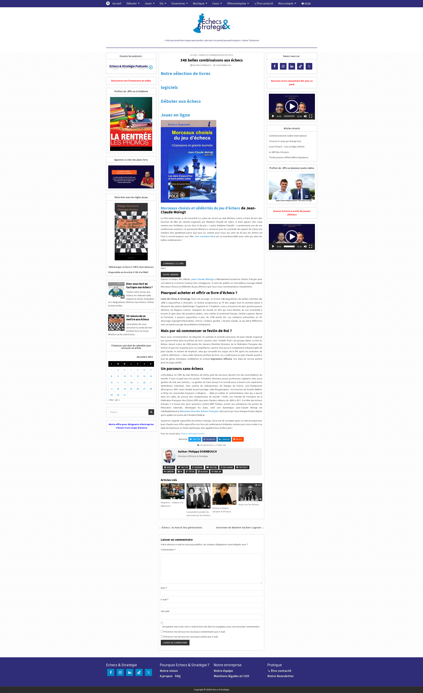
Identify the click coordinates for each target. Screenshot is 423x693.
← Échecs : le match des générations (180, 527)
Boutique (198, 3)
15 (111, 382)
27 (144, 388)
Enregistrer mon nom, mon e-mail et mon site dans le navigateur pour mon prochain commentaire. (211, 626)
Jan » (117, 399)
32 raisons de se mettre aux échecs (137, 317)
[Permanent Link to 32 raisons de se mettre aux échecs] (116, 322)
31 (124, 394)
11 (131, 376)
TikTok (191, 471)
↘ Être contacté (263, 3)
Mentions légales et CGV (231, 676)
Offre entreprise (236, 3)
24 (124, 388)
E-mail (164, 599)
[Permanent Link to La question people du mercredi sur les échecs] (198, 496)
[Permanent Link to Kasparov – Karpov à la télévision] (173, 491)
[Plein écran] (310, 116)
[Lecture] (273, 116)
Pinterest (243, 467)
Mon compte (285, 3)
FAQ (178, 676)
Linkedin (226, 439)
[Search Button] (108, 3)
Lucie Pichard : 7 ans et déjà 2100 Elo (287, 146)
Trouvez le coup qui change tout (285, 141)
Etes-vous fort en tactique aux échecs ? (139, 285)
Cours (215, 3)
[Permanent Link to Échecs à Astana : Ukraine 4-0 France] (224, 494)
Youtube (213, 467)
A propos (166, 676)
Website (170, 467)
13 (144, 376)
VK (181, 471)
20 (144, 382)
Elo (161, 3)
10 (124, 376)
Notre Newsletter (280, 676)
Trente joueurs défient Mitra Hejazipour (288, 157)
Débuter (131, 3)
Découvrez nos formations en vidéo (131, 80)
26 (137, 388)
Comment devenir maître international (288, 135)
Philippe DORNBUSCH (201, 65)
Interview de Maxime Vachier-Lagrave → (240, 527)
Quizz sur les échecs (248, 504)
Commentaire (168, 549)
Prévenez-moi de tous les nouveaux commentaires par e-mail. (194, 631)
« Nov (111, 399)
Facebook (210, 439)
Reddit (239, 439)
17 (124, 382)
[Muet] (305, 116)
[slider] (289, 116)
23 (118, 388)
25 (131, 388)
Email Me (217, 471)
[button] (291, 106)
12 (137, 376)
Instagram (228, 467)
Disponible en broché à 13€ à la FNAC (128, 272)
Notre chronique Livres (193, 433)
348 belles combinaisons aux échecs (211, 60)
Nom (164, 587)
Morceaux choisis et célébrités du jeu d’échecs (200, 208)
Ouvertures (178, 3)
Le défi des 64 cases (279, 152)
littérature (220, 445)
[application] (292, 107)
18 (131, 382)
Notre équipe (223, 671)
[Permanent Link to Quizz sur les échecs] (250, 492)
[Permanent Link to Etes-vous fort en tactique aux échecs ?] (116, 290)
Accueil (117, 3)
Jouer (148, 3)
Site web (165, 611)
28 (151, 388)
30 (118, 394)
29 (111, 394)
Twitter (196, 439)
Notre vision (169, 671)
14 (151, 376)
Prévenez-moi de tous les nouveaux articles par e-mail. (190, 636)
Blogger (204, 471)
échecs (210, 445)
